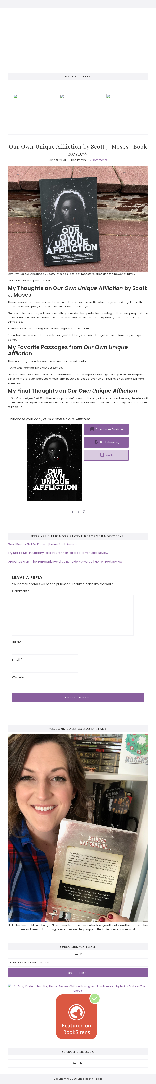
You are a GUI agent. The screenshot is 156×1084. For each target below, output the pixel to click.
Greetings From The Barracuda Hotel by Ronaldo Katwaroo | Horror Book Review (65, 562)
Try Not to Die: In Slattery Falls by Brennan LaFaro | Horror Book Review (58, 553)
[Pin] (83, 512)
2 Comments (98, 160)
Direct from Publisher (110, 429)
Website (18, 677)
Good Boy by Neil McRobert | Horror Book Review (42, 544)
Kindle (110, 455)
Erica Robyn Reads (78, 36)
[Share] (71, 512)
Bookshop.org (109, 442)
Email (17, 659)
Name (17, 642)
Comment (21, 591)
